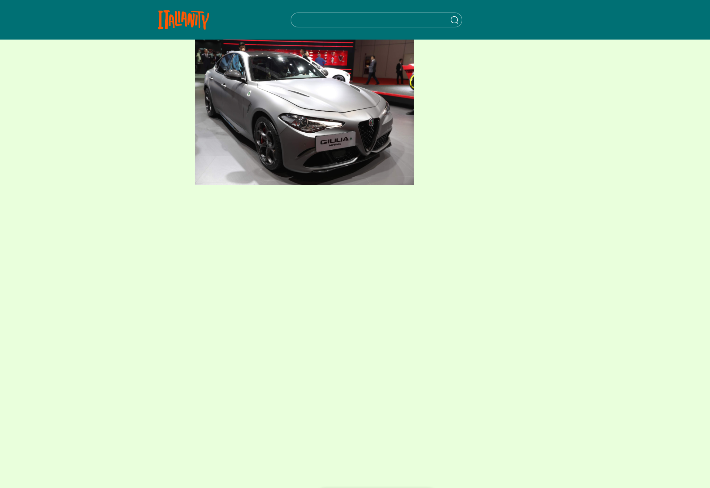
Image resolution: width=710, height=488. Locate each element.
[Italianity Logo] (183, 20)
